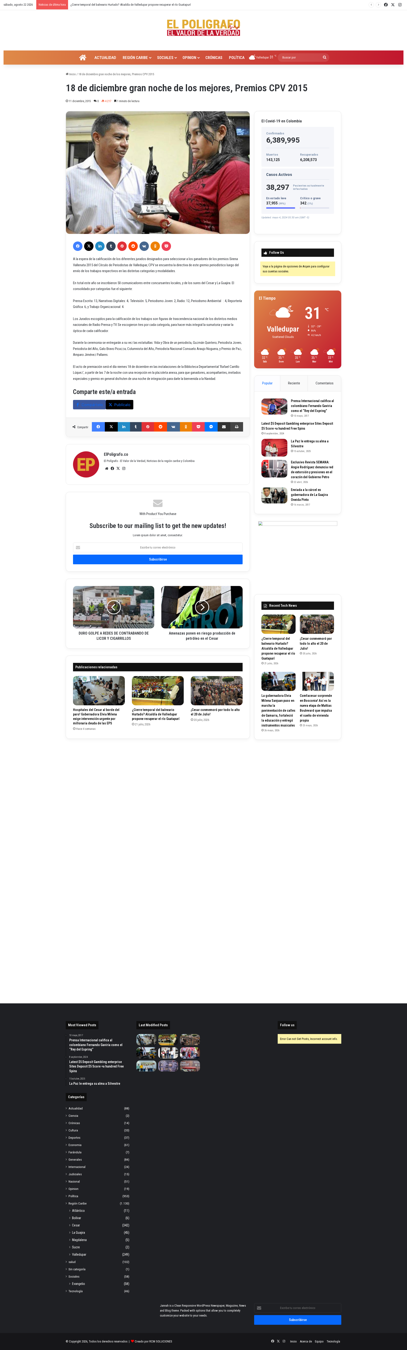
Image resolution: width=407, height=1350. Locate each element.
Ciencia (73, 1115)
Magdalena (79, 1240)
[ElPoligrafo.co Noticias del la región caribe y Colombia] (203, 28)
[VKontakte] (144, 246)
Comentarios (325, 383)
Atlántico (78, 1211)
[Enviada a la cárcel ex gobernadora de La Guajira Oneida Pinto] (274, 495)
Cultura (73, 1130)
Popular (267, 383)
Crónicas (213, 57)
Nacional (74, 1181)
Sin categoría (77, 1269)
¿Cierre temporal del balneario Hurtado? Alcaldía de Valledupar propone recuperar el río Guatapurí (155, 714)
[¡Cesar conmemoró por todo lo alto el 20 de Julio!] (217, 690)
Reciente (294, 383)
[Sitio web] (107, 468)
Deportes (74, 1137)
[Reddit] (133, 246)
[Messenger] (211, 427)
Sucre (76, 1247)
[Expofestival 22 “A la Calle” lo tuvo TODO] (190, 1066)
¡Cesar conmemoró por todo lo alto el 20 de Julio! (100, 4)
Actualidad (105, 57)
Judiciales (75, 1174)
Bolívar (76, 1218)
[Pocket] (166, 246)
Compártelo (92, 404)
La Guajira (78, 1232)
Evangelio (78, 1284)
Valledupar (79, 1254)
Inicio (72, 74)
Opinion (189, 57)
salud (72, 1262)
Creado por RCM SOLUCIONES (153, 1341)
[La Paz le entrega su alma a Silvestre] (274, 448)
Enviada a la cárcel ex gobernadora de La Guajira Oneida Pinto (309, 495)
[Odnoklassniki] (155, 246)
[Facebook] (77, 246)
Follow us (287, 1025)
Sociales (165, 57)
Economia (75, 1145)
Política (236, 57)
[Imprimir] (236, 427)
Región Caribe (135, 57)
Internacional (77, 1167)
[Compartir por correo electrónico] (224, 427)
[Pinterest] (122, 246)
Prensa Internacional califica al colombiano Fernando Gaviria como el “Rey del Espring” (312, 406)
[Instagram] (123, 468)
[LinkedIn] (100, 246)
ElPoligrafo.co (116, 454)
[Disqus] (158, 805)
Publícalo (122, 404)
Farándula (75, 1152)
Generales (75, 1159)
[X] (89, 246)
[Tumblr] (111, 246)
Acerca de (306, 1341)
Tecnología (76, 1291)
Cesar (76, 1225)
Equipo (319, 1341)
